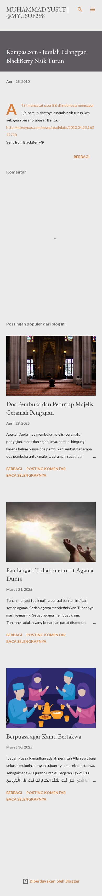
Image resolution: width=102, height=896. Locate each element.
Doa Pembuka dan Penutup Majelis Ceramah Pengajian (49, 408)
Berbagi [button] (81, 156)
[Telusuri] (80, 9)
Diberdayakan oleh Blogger (54, 881)
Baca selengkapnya (26, 475)
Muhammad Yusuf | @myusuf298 (37, 12)
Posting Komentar (46, 468)
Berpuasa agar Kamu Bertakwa (43, 736)
